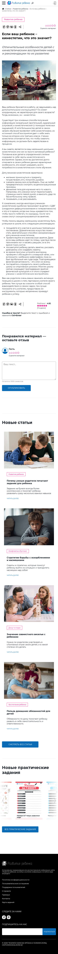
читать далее (13, 498)
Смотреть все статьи (20, 744)
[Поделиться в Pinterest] (7, 27)
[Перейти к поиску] (32, 3)
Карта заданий (8, 902)
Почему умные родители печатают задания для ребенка (27, 482)
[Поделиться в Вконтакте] (11, 27)
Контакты (6, 899)
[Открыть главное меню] (4, 3)
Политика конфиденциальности (15, 880)
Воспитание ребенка (17, 705)
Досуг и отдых (14, 628)
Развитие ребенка (13, 19)
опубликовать (16, 388)
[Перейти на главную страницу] (18, 3)
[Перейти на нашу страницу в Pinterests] (9, 917)
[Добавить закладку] (20, 27)
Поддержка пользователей (13, 887)
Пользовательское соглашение (15, 884)
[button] (3, 801)
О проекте (6, 891)
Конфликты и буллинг (17, 551)
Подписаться (49, 932)
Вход (54, 3)
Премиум (6, 895)
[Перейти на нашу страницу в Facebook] (4, 917)
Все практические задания (20, 829)
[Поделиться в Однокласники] (15, 27)
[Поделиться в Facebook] (4, 27)
